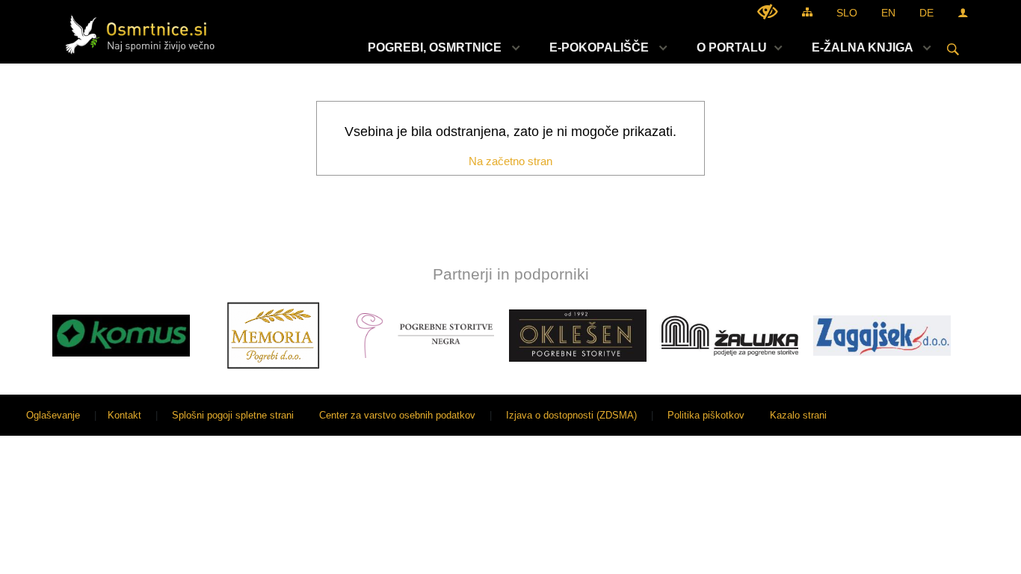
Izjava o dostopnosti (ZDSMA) (571, 415)
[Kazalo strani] (807, 11)
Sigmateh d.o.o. (971, 415)
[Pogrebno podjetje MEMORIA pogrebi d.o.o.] (273, 335)
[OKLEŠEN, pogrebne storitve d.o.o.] (578, 335)
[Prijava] (962, 12)
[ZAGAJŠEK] (882, 335)
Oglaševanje (53, 415)
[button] (25, 338)
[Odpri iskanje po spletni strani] (953, 49)
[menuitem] (440, 47)
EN (888, 13)
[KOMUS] (121, 335)
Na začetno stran (510, 161)
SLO (846, 13)
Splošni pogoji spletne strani (233, 415)
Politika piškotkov (705, 415)
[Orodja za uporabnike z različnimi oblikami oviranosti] (767, 11)
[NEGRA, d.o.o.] (425, 335)
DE (926, 13)
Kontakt (124, 415)
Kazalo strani (798, 415)
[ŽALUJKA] (730, 335)
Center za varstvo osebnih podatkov (397, 415)
